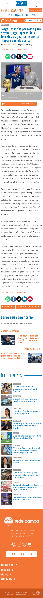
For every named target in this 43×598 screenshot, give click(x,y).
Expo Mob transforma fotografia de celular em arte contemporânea (26, 412)
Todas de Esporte (28, 307)
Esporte (4, 25)
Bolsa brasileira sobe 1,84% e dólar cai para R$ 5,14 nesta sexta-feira (27, 499)
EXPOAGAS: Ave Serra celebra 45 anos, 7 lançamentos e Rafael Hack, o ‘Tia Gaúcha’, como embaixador (26, 475)
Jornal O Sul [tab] (8, 565)
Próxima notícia (32, 349)
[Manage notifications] (38, 593)
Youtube (15, 20)
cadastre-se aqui (35, 10)
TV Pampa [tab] (5, 570)
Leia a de (21, 15)
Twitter (11, 20)
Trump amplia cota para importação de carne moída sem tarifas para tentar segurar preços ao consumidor (27, 487)
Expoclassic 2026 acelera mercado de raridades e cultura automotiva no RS (25, 400)
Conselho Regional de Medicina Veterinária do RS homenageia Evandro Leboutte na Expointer (27, 426)
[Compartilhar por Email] (30, 56)
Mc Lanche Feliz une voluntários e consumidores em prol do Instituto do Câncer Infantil (25, 389)
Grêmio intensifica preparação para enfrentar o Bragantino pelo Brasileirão (27, 437)
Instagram (2, 20)
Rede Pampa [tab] (6, 579)
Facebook (6, 20)
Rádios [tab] (4, 575)
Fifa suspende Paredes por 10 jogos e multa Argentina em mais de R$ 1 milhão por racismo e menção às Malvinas (27, 450)
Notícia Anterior (11, 331)
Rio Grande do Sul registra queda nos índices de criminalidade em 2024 (13, 356)
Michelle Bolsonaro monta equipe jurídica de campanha (27, 462)
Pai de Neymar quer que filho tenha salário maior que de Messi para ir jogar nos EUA (29, 339)
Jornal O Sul (21, 3)
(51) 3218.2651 (25, 536)
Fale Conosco (21, 554)
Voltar (9, 307)
